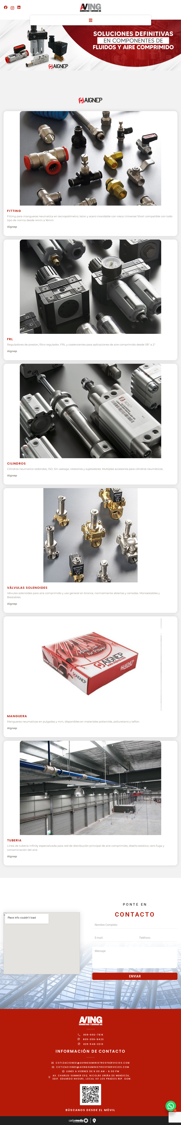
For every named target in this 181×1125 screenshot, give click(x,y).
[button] (90, 20)
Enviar (135, 976)
